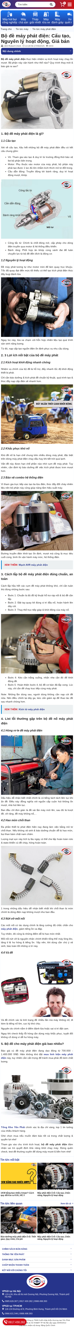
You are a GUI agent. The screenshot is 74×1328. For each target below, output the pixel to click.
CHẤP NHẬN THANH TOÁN (15, 1265)
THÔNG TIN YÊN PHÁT (13, 1254)
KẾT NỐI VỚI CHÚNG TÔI (14, 1270)
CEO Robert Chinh (12, 46)
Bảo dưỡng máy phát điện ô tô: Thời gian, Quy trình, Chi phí (18, 1237)
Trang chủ (6, 29)
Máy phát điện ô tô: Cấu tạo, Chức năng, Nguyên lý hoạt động (53, 1194)
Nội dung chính (12, 51)
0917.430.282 (16, 1322)
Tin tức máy (22, 29)
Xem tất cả (66, 1203)
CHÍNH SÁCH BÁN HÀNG (14, 1249)
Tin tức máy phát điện (44, 29)
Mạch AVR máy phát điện (33, 564)
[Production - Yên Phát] (6, 4)
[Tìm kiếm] (51, 4)
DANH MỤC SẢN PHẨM (13, 1259)
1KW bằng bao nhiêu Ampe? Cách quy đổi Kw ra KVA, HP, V (17, 1194)
